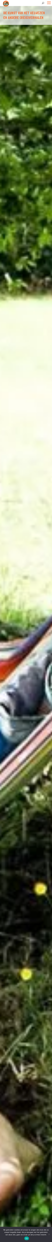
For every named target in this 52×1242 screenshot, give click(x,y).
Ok (27, 1238)
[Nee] (49, 1234)
